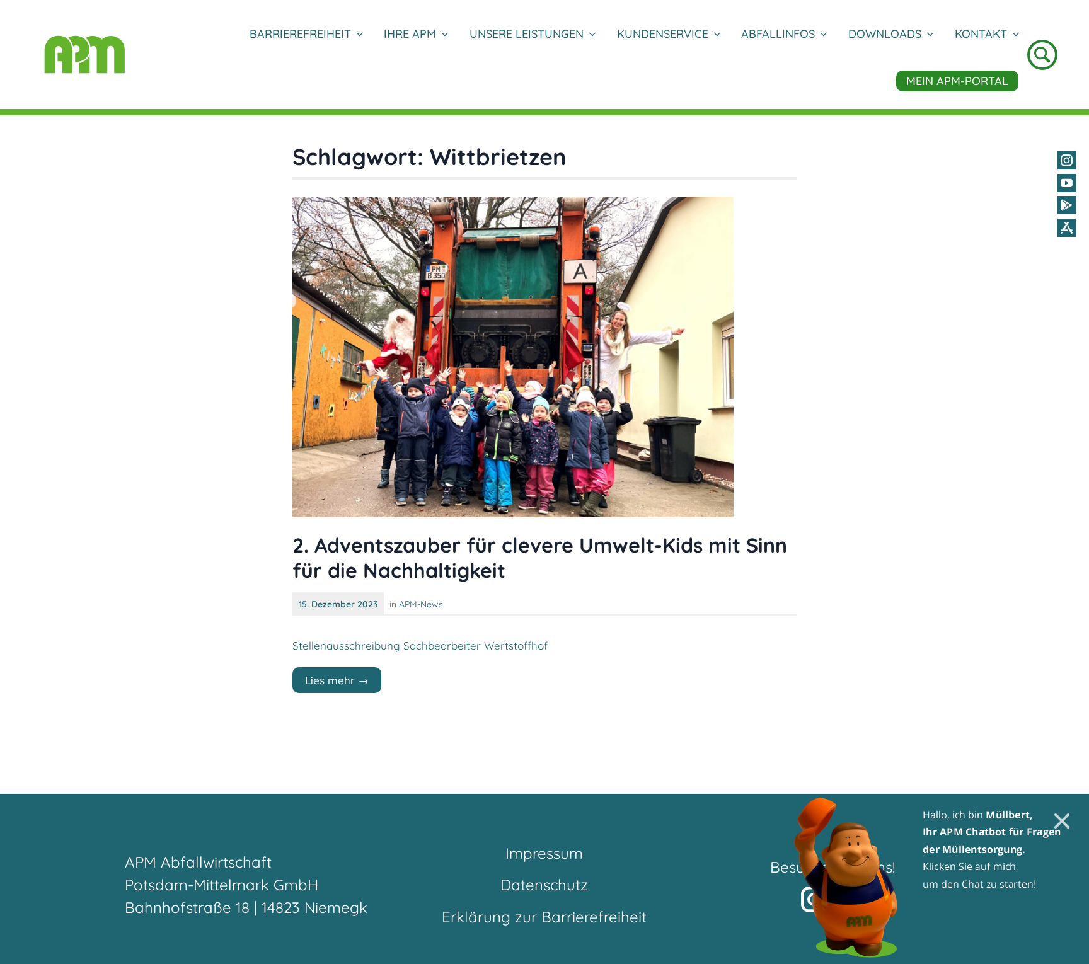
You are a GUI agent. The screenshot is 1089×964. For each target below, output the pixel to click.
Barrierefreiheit (300, 33)
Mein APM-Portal (957, 81)
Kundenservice (662, 33)
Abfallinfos (778, 33)
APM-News (421, 604)
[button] (934, 877)
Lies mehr (343, 683)
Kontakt (981, 33)
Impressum (544, 853)
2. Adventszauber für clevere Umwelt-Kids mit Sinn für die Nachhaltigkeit (539, 557)
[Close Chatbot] (1054, 813)
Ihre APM (410, 33)
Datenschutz (544, 884)
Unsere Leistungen (527, 33)
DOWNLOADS (884, 33)
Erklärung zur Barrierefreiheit (544, 916)
